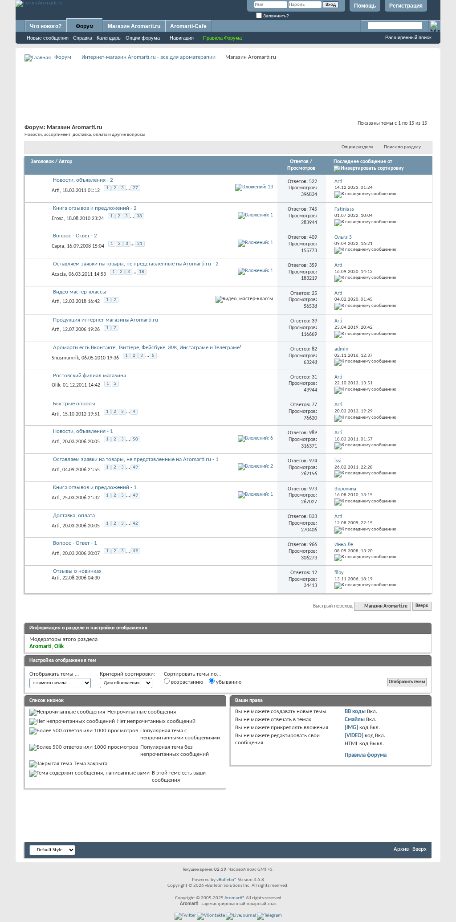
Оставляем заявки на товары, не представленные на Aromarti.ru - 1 (136, 459)
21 (139, 243)
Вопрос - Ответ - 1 (75, 543)
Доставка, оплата (74, 515)
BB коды (355, 711)
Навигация (182, 38)
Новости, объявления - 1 (83, 431)
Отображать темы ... (54, 674)
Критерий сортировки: (127, 674)
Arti (56, 190)
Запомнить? (275, 15)
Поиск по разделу (402, 147)
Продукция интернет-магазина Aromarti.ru (105, 320)
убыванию (228, 682)
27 (135, 188)
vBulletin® (226, 879)
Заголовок (42, 161)
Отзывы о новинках (77, 571)
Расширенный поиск (408, 37)
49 (135, 467)
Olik (56, 385)
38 (139, 216)
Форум (85, 26)
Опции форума (143, 38)
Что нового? (45, 26)
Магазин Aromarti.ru (134, 26)
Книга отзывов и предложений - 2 (95, 208)
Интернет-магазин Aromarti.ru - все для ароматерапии (148, 57)
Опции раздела (357, 147)
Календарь (109, 38)
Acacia (59, 274)
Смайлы (355, 719)
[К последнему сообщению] (365, 194)
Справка (82, 38)
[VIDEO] (354, 735)
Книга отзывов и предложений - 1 (95, 487)
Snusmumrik (65, 358)
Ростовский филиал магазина (89, 376)
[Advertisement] (228, 83)
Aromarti (233, 898)
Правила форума (366, 755)
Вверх (421, 606)
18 (141, 271)
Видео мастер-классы (79, 292)
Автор (65, 161)
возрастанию (186, 682)
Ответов (299, 161)
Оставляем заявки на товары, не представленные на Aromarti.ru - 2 (136, 264)
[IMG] (351, 727)
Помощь (365, 6)
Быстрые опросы (74, 404)
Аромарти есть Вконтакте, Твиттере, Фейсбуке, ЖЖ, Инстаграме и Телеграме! (147, 348)
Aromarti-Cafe (188, 26)
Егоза (58, 218)
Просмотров (301, 168)
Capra (58, 246)
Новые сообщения (48, 38)
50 (135, 439)
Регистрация (406, 6)
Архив (401, 849)
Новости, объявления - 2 (83, 180)
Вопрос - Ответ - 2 (75, 236)
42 (135, 523)
